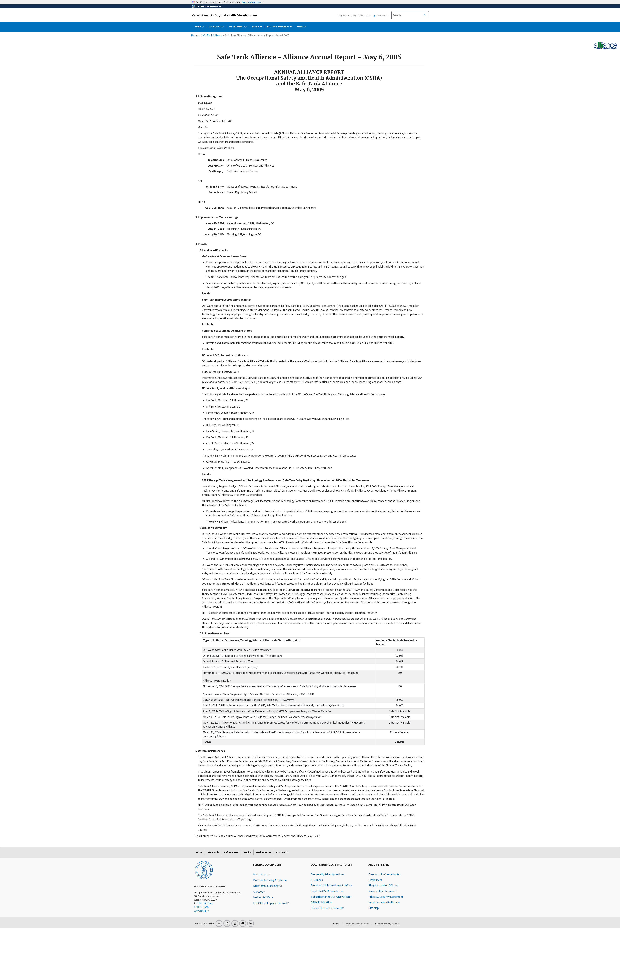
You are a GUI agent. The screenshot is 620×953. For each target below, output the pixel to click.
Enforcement (236, 26)
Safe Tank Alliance (211, 35)
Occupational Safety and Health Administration (224, 15)
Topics (256, 26)
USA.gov (258, 891)
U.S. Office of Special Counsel (270, 903)
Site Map (373, 908)
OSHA (198, 26)
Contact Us (344, 15)
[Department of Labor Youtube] (242, 923)
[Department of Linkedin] (250, 923)
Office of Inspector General (326, 908)
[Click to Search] (425, 15)
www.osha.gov (201, 910)
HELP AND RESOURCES (278, 26)
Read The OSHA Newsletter (327, 891)
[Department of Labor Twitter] (226, 923)
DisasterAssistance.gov (266, 886)
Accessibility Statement (382, 891)
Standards (215, 26)
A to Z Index (364, 15)
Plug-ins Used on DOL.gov (383, 885)
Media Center (263, 852)
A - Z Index (317, 880)
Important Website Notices (384, 902)
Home (194, 35)
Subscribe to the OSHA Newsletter (331, 897)
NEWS (300, 26)
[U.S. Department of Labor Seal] (203, 869)
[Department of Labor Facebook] (219, 923)
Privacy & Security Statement (385, 897)
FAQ (354, 15)
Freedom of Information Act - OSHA (331, 885)
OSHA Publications (322, 902)
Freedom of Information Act (384, 874)
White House (260, 874)
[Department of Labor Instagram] (234, 923)
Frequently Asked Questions (327, 874)
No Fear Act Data (263, 897)
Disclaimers (375, 880)
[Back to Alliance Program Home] (606, 45)
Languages (382, 15)
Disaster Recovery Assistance (270, 880)
